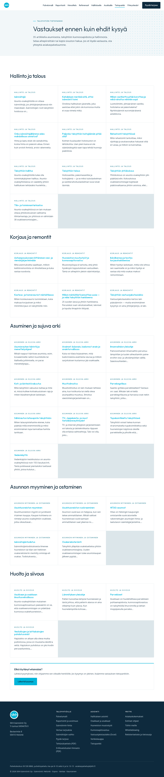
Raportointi (60, 5)
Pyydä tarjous (151, 5)
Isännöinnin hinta (64, 725)
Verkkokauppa (97, 739)
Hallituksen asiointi (99, 716)
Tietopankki (120, 5)
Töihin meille (131, 725)
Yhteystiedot (132, 5)
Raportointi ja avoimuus (67, 721)
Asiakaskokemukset (134, 716)
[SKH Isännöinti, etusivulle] (7, 5)
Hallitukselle (96, 5)
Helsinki (47, 771)
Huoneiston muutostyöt (101, 725)
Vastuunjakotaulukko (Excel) (103, 734)
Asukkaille (108, 5)
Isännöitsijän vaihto (65, 734)
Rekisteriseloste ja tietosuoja (138, 734)
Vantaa (62, 771)
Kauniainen (71, 771)
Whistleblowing (132, 730)
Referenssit (84, 5)
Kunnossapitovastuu (100, 730)
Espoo (55, 771)
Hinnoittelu (72, 5)
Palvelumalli (48, 5)
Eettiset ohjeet (132, 721)
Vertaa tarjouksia (64, 730)
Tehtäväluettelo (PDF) (66, 743)
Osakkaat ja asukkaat (100, 721)
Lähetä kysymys (25, 681)
